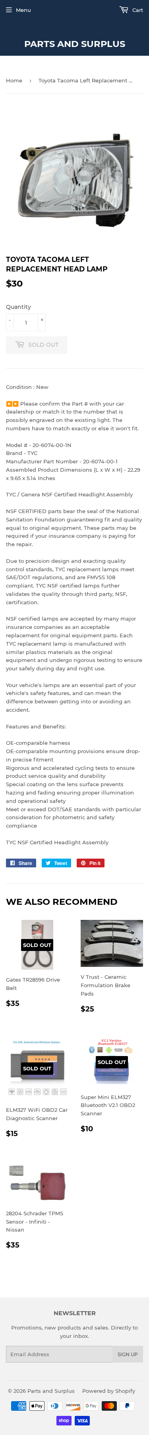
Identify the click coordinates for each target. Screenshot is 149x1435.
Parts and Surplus (74, 43)
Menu (23, 10)
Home (14, 80)
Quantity (18, 306)
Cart (137, 10)
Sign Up (128, 1354)
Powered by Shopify (108, 1391)
